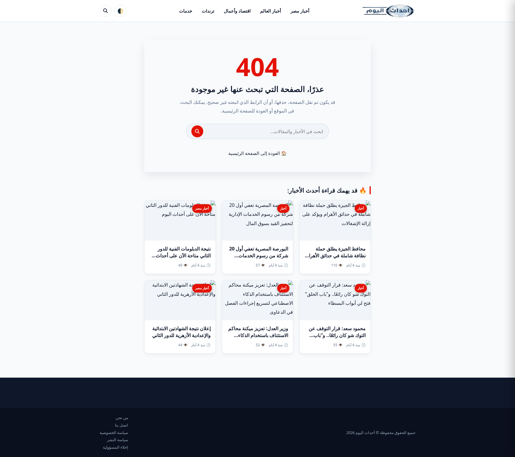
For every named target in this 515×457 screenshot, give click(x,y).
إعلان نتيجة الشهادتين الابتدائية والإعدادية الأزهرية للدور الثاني (181, 331)
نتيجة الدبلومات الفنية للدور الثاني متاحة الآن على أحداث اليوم (183, 255)
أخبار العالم (270, 11)
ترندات (208, 11)
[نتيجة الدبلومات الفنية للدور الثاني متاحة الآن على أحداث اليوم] (180, 221)
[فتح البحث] (105, 11)
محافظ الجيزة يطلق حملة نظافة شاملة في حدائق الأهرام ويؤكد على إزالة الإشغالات (336, 255)
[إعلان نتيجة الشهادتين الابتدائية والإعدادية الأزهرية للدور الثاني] (180, 300)
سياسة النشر (117, 439)
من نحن (122, 417)
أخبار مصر (300, 11)
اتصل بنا (121, 425)
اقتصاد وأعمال (237, 11)
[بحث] (197, 131)
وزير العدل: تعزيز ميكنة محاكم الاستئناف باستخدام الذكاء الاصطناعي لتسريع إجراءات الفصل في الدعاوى (258, 339)
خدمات (185, 11)
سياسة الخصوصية (114, 432)
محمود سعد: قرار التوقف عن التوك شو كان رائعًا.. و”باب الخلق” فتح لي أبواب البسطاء (337, 335)
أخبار (361, 208)
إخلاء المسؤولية (115, 447)
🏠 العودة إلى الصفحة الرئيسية (257, 153)
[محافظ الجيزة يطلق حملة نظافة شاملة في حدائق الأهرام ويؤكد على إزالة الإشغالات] (335, 221)
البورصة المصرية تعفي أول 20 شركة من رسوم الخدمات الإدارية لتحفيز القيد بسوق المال (257, 255)
